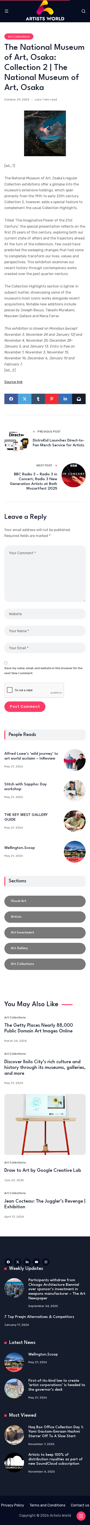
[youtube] (36, 1262)
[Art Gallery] (45, 948)
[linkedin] (27, 1262)
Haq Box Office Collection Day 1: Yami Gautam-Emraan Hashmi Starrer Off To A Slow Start (55, 1431)
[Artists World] (45, 10)
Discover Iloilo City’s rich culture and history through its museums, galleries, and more (45, 1068)
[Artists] (45, 917)
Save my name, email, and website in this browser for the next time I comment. (43, 670)
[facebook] (8, 1262)
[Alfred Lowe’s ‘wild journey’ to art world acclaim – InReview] (75, 760)
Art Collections (19, 36)
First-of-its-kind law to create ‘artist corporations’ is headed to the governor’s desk (56, 1385)
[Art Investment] (45, 932)
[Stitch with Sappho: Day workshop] (75, 790)
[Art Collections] (45, 964)
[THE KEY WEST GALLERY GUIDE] (75, 821)
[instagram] (46, 1262)
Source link (13, 382)
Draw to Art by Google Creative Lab (42, 1170)
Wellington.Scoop (19, 848)
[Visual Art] (45, 901)
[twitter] (17, 1262)
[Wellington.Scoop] (75, 852)
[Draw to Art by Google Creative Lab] (45, 1124)
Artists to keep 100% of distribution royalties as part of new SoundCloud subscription (55, 1459)
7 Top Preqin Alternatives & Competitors (39, 1317)
